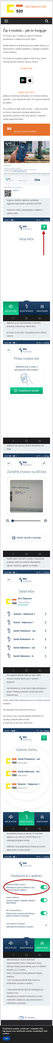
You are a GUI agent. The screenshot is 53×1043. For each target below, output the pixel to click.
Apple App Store (26, 92)
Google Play (26, 68)
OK (6, 1038)
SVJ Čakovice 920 (35, 6)
